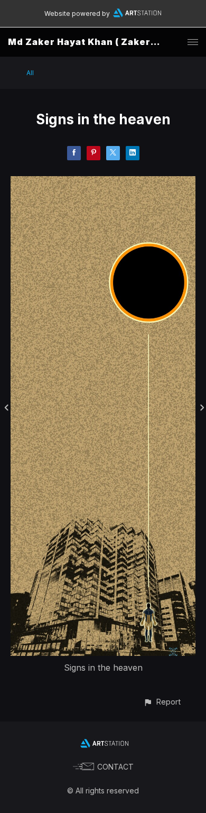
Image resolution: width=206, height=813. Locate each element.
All (30, 73)
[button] (162, 701)
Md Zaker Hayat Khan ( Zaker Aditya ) (99, 41)
